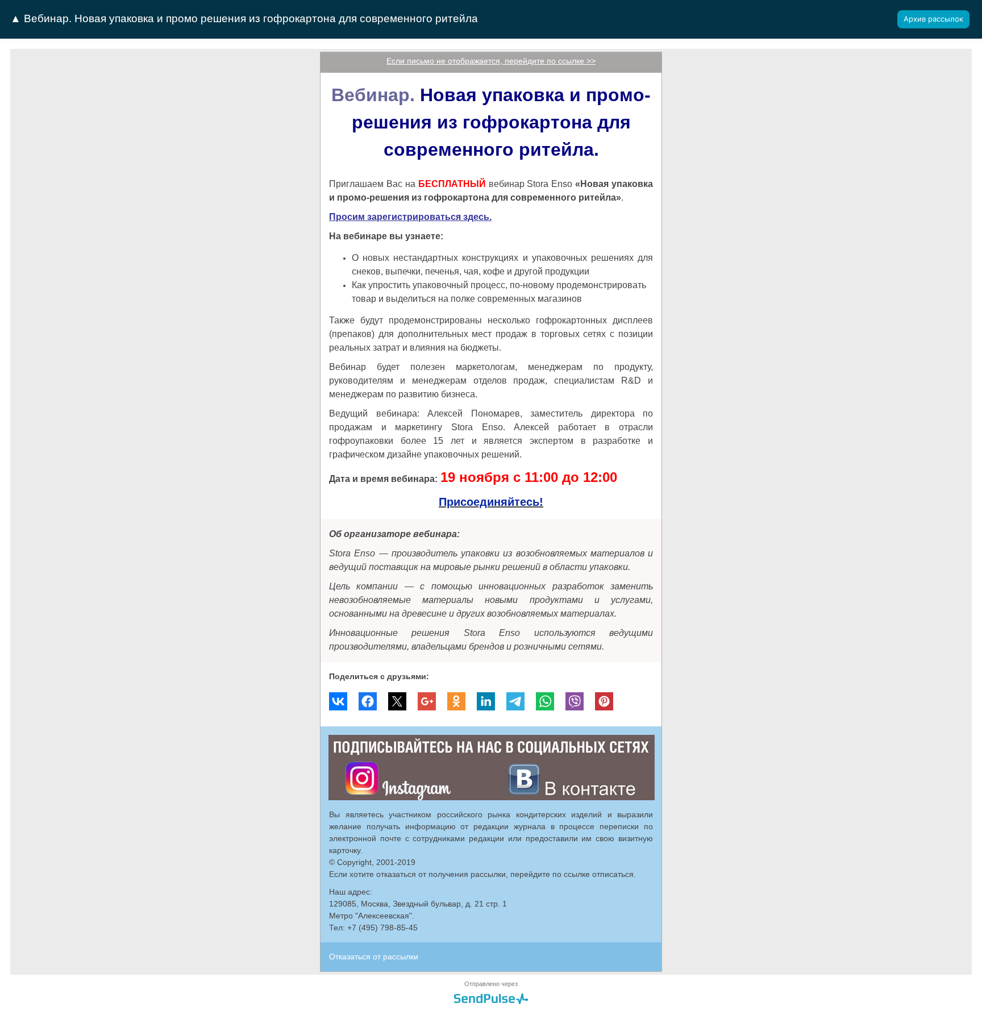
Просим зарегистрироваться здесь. (410, 217)
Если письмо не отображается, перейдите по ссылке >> (491, 60)
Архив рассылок (933, 18)
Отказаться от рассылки (373, 956)
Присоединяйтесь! (491, 502)
